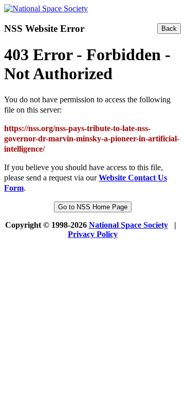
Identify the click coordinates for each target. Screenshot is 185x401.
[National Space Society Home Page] (46, 8)
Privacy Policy (93, 234)
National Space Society (128, 225)
